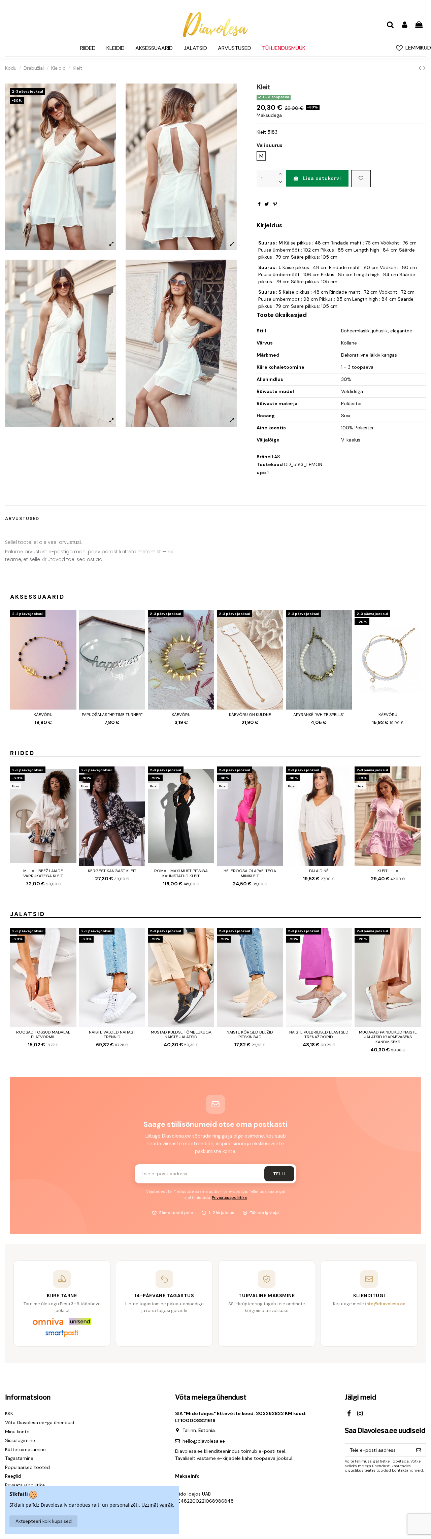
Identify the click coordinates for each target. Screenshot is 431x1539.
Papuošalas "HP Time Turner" (112, 714)
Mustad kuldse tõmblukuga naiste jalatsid (181, 1034)
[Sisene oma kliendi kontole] (404, 25)
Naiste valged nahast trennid (112, 1034)
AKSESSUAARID (37, 596)
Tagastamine (19, 1458)
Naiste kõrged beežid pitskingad (250, 1034)
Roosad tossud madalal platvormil (43, 1034)
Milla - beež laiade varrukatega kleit (43, 873)
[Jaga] (259, 204)
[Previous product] (421, 68)
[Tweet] (267, 204)
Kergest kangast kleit (112, 871)
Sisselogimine (20, 1440)
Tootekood (270, 464)
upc (261, 472)
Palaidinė (319, 871)
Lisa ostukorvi (322, 178)
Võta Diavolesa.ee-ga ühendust (40, 1422)
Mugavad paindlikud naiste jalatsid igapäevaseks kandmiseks (388, 1037)
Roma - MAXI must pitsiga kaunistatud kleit (181, 873)
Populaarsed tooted (27, 1467)
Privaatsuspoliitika (229, 1197)
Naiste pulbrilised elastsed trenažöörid (319, 1034)
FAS (276, 457)
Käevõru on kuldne (250, 714)
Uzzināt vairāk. (157, 1505)
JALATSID (27, 914)
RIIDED (22, 753)
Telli (279, 1174)
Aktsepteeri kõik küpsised (43, 1521)
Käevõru (43, 714)
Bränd (264, 457)
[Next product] (424, 68)
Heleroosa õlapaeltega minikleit (250, 873)
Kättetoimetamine (25, 1449)
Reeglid (13, 1476)
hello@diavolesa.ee (204, 1441)
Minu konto (17, 1432)
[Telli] (418, 1450)
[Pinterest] (275, 204)
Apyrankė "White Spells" (318, 714)
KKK (9, 1413)
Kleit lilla (387, 871)
